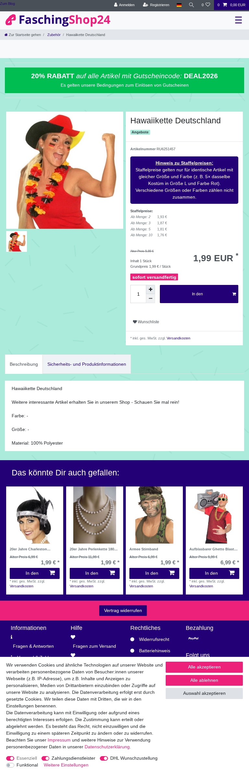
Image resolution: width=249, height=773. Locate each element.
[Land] (179, 5)
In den (197, 294)
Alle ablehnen (204, 680)
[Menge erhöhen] (150, 289)
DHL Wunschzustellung (134, 758)
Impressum (59, 739)
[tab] (24, 364)
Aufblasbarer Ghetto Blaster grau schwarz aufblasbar (213, 549)
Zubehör (53, 35)
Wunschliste (148, 322)
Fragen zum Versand (94, 646)
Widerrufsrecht (154, 639)
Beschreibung (24, 364)
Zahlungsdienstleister (73, 758)
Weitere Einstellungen (66, 764)
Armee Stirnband (143, 549)
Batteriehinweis (154, 650)
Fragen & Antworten (33, 646)
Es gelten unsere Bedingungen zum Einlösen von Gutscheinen (125, 85)
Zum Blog (7, 4)
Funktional (27, 764)
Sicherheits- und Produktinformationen (86, 364)
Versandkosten (178, 338)
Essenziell (27, 758)
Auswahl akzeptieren (204, 693)
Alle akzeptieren (204, 666)
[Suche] (191, 5)
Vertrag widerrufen (123, 610)
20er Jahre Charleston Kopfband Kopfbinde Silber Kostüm (33, 549)
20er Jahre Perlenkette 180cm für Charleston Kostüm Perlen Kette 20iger (94, 549)
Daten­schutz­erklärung (107, 746)
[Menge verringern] (150, 298)
